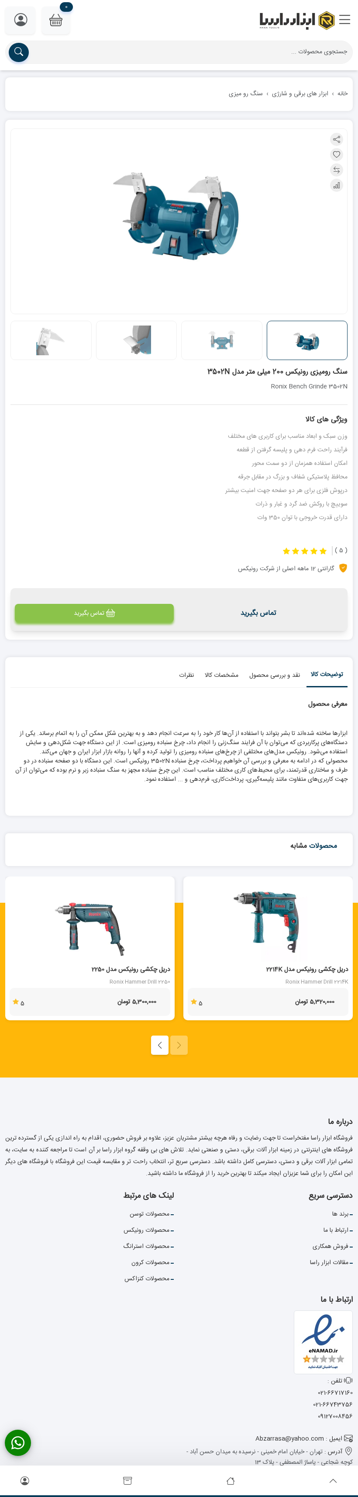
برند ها (340, 1214)
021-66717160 (335, 1393)
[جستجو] (19, 52)
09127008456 (335, 1416)
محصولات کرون (150, 1263)
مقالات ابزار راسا (329, 1263)
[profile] (25, 1481)
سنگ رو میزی (246, 94)
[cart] (127, 1481)
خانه (342, 94)
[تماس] (18, 1443)
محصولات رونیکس (146, 1230)
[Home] (230, 1481)
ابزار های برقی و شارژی (300, 94)
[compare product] (336, 169)
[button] (345, 20)
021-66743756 (333, 1405)
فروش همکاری (330, 1246)
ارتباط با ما (336, 1230)
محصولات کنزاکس (146, 1279)
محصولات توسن (149, 1214)
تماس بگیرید (89, 613)
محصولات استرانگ (146, 1246)
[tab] (327, 676)
